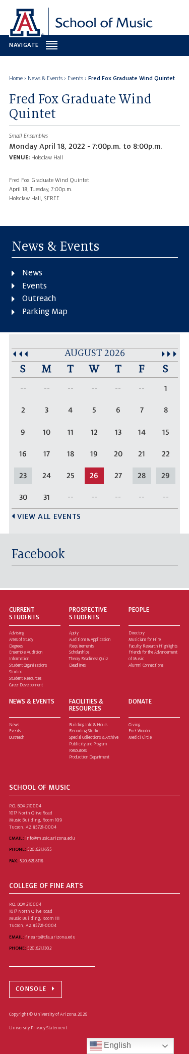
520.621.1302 (39, 948)
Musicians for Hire (145, 639)
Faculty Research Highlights (153, 646)
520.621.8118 (31, 860)
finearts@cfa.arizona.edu (50, 937)
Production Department (89, 757)
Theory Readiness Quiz (88, 659)
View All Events (49, 516)
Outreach (39, 298)
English (116, 1045)
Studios (15, 672)
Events (34, 285)
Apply (74, 633)
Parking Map (45, 311)
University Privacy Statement (38, 1027)
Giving (134, 725)
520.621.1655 (39, 849)
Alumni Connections (146, 665)
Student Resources (25, 678)
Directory (137, 633)
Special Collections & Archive (93, 737)
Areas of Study (21, 639)
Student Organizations (28, 665)
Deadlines (77, 665)
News (32, 272)
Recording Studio (84, 731)
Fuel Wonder (139, 731)
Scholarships (79, 652)
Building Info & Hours (88, 725)
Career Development (26, 685)
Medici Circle (140, 737)
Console (31, 988)
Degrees (16, 646)
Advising (16, 633)
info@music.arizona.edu (50, 838)
